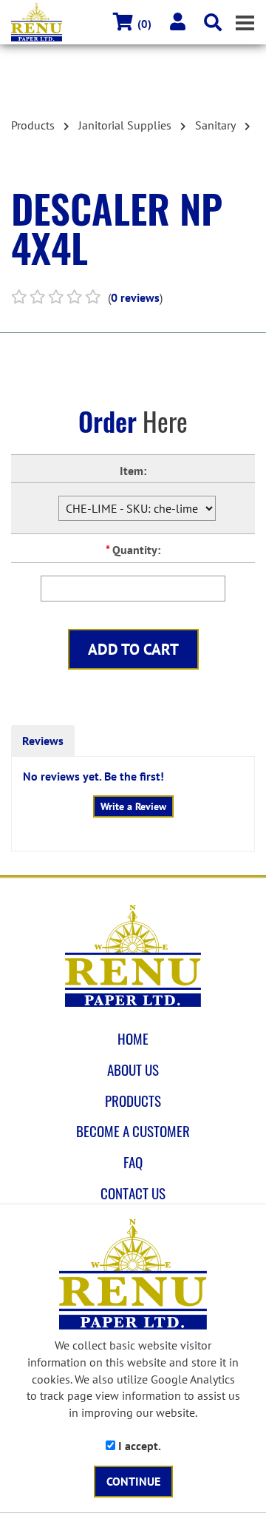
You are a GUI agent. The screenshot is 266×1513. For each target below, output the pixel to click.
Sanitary (215, 125)
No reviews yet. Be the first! (93, 776)
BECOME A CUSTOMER (133, 1131)
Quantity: (133, 549)
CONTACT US (133, 1193)
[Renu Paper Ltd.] (133, 956)
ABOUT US (133, 1069)
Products (33, 125)
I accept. (138, 1445)
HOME (133, 1038)
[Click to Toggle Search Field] (213, 22)
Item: (133, 470)
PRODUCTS (133, 1101)
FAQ (133, 1162)
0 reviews (135, 297)
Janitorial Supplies (124, 125)
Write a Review (133, 806)
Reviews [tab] (43, 740)
